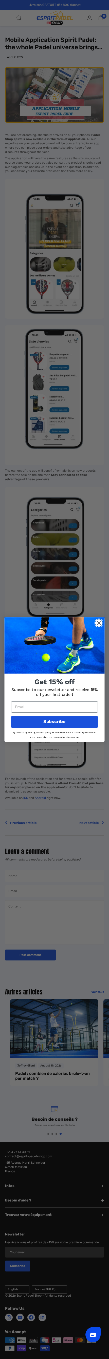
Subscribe (54, 722)
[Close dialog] (99, 623)
